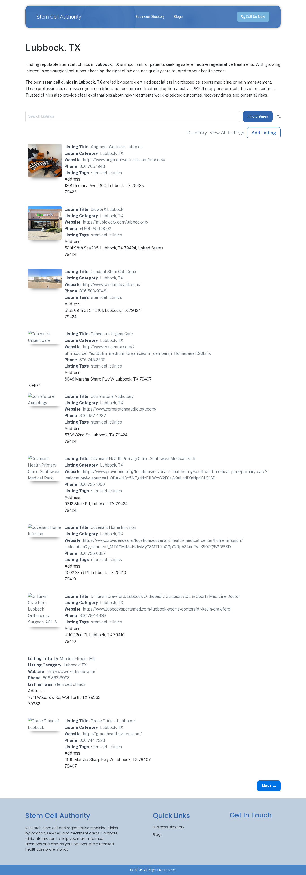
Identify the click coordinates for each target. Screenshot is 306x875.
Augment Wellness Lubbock (117, 146)
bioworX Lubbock (107, 209)
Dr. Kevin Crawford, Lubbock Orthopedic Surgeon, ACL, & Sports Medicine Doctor (165, 596)
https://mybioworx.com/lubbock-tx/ (115, 222)
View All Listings (227, 132)
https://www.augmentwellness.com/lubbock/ (124, 159)
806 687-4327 (92, 415)
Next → (269, 786)
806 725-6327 (92, 553)
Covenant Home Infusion (113, 527)
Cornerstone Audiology (112, 396)
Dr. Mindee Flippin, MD (74, 658)
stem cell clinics (106, 172)
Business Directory (150, 17)
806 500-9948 (92, 291)
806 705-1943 (92, 166)
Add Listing (264, 132)
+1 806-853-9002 (95, 228)
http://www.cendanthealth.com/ (111, 284)
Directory (197, 132)
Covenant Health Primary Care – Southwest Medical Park (143, 458)
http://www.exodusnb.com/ (70, 671)
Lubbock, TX (111, 153)
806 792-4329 (92, 615)
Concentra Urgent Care (112, 333)
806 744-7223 (92, 740)
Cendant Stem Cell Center (115, 271)
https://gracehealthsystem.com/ (112, 733)
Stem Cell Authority (59, 17)
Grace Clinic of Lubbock (113, 720)
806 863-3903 (56, 677)
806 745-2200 (92, 359)
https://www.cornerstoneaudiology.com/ (119, 409)
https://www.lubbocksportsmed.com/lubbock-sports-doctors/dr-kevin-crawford (157, 609)
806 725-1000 (92, 484)
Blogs (178, 17)
